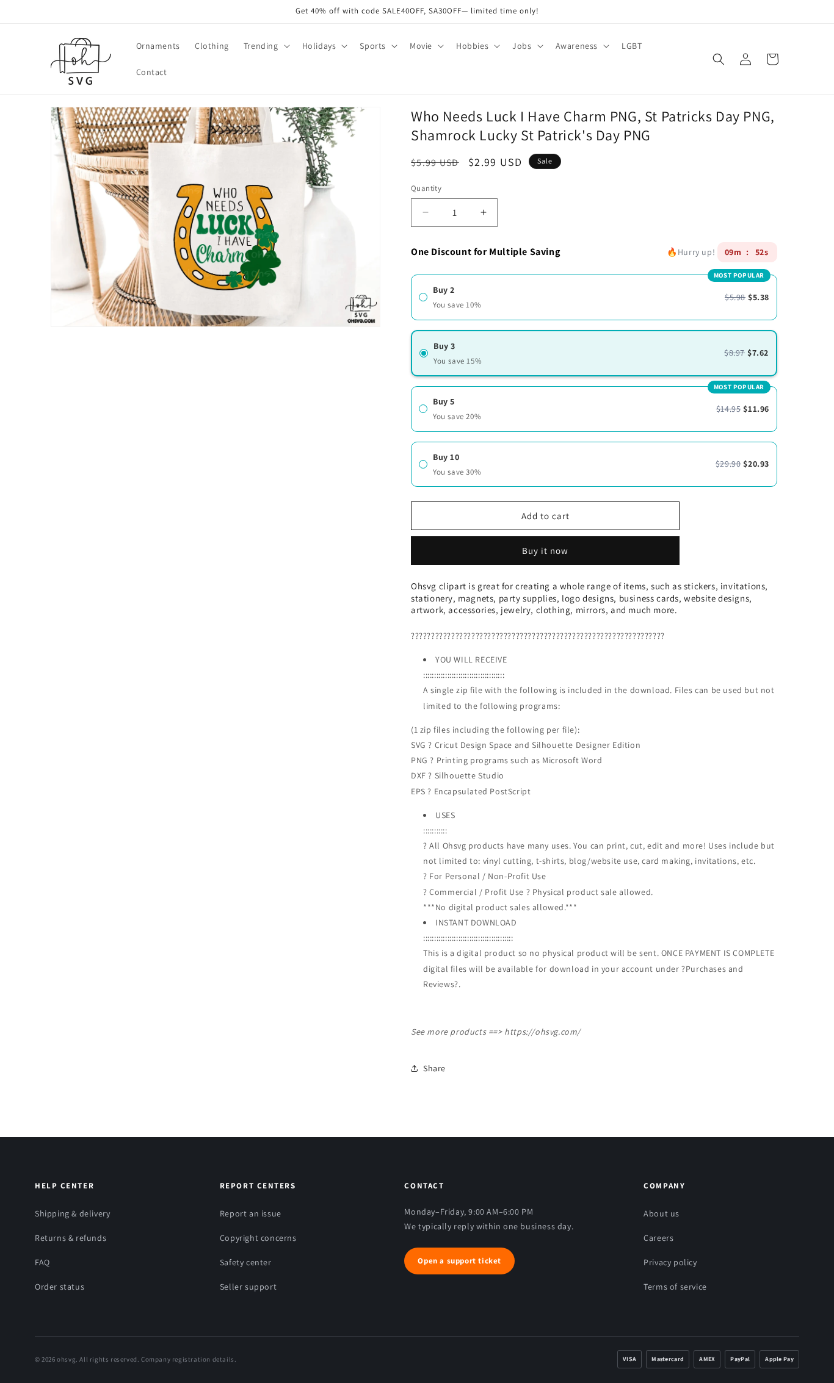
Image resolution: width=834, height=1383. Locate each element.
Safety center (246, 1262)
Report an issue (250, 1213)
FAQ (42, 1262)
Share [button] (434, 1068)
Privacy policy (670, 1262)
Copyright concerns (258, 1237)
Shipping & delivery (72, 1213)
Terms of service (675, 1286)
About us (662, 1213)
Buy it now (545, 546)
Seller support (248, 1286)
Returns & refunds (70, 1237)
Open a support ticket (459, 1260)
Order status (59, 1286)
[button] (265, 46)
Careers (658, 1237)
